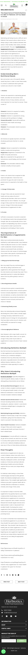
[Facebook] (1, 575)
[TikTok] (11, 616)
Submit (21, 641)
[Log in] (22, 5)
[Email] (15, 575)
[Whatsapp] (18, 575)
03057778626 (7, 610)
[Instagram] (6, 616)
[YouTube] (15, 616)
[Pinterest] (7, 575)
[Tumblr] (10, 575)
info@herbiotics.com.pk (10, 612)
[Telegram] (12, 575)
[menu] (2, 5)
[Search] (6, 5)
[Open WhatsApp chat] (3, 651)
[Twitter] (4, 575)
